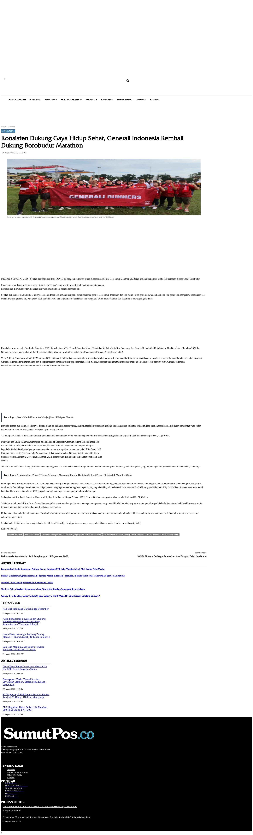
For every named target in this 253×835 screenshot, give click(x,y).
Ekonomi (11, 126)
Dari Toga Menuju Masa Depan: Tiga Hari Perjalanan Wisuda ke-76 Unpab (24, 648)
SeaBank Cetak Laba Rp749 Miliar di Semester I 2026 (27, 582)
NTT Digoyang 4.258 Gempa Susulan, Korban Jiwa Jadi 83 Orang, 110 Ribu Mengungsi (26, 695)
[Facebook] (27, 225)
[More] (70, 225)
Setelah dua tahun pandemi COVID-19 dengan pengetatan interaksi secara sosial (71, 534)
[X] (38, 225)
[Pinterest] (48, 225)
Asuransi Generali (15, 534)
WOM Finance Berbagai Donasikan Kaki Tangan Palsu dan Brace (172, 556)
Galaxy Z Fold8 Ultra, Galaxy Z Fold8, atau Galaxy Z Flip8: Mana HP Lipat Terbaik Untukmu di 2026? (50, 596)
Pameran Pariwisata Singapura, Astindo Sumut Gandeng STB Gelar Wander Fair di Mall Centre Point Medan (53, 569)
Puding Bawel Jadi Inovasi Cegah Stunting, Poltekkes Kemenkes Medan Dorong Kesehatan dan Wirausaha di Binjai (24, 622)
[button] (127, 80)
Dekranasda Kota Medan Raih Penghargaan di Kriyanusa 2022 (35, 556)
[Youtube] (18, 758)
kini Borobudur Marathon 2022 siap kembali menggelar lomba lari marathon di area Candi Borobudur (141, 534)
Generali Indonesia (32, 534)
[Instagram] (8, 758)
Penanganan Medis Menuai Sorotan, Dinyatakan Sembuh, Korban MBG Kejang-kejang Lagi (24, 682)
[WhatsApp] (59, 225)
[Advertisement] (126, 113)
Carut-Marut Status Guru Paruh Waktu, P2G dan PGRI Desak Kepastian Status (25, 667)
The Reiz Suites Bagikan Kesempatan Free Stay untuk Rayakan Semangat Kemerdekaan (43, 589)
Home (3, 126)
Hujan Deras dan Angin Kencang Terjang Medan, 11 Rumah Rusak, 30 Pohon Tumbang (26, 635)
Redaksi (13, 528)
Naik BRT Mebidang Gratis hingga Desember (26, 609)
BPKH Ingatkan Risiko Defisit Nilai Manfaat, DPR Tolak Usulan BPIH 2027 (25, 708)
